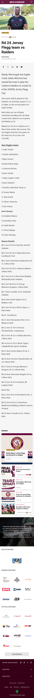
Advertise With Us (25, 687)
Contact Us (16, 687)
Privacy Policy (21, 683)
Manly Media (5, 57)
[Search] (31, 2)
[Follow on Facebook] (24, 662)
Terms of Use (12, 683)
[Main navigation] (3, 2)
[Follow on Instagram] (31, 662)
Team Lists (5, 32)
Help (11, 687)
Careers (6, 687)
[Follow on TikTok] (21, 662)
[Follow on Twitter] (27, 662)
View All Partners (17, 654)
